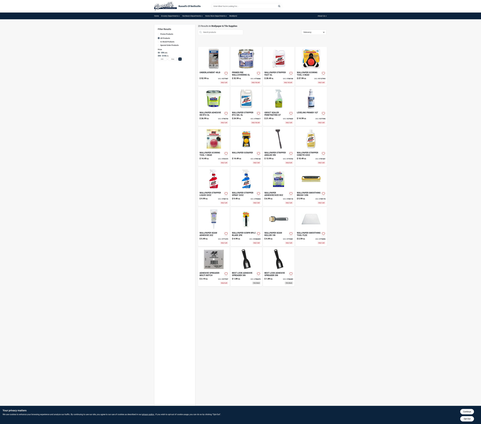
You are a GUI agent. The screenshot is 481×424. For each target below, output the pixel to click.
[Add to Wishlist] (226, 73)
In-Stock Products (167, 41)
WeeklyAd (233, 16)
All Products (165, 38)
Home (156, 16)
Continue (467, 411)
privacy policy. (148, 414)
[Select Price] (180, 59)
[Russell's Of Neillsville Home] (165, 6)
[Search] (279, 6)
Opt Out (467, 419)
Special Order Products (169, 45)
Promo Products (166, 34)
